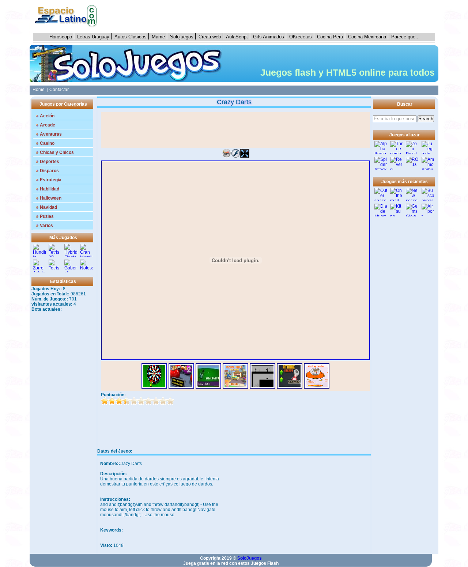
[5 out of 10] (133, 401)
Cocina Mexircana (367, 36)
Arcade (47, 125)
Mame (158, 36)
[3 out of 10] (119, 401)
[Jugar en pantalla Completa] (244, 156)
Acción (47, 115)
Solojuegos (181, 36)
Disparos (49, 170)
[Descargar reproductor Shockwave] (226, 156)
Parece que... (405, 36)
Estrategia (50, 179)
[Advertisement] (270, 16)
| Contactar (58, 89)
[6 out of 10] (141, 401)
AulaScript (237, 36)
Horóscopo (60, 36)
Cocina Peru (330, 36)
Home (37, 89)
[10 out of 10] (170, 401)
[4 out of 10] (126, 401)
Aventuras (51, 134)
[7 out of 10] (148, 401)
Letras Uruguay (93, 36)
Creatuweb (210, 36)
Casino (47, 143)
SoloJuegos (249, 558)
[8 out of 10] (155, 401)
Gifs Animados (268, 36)
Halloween (50, 198)
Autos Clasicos (130, 36)
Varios (46, 225)
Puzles (47, 216)
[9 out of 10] (163, 401)
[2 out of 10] (112, 401)
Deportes (49, 161)
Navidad (48, 207)
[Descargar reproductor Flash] (235, 156)
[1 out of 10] (104, 401)
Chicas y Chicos (57, 152)
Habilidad (49, 189)
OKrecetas (300, 36)
